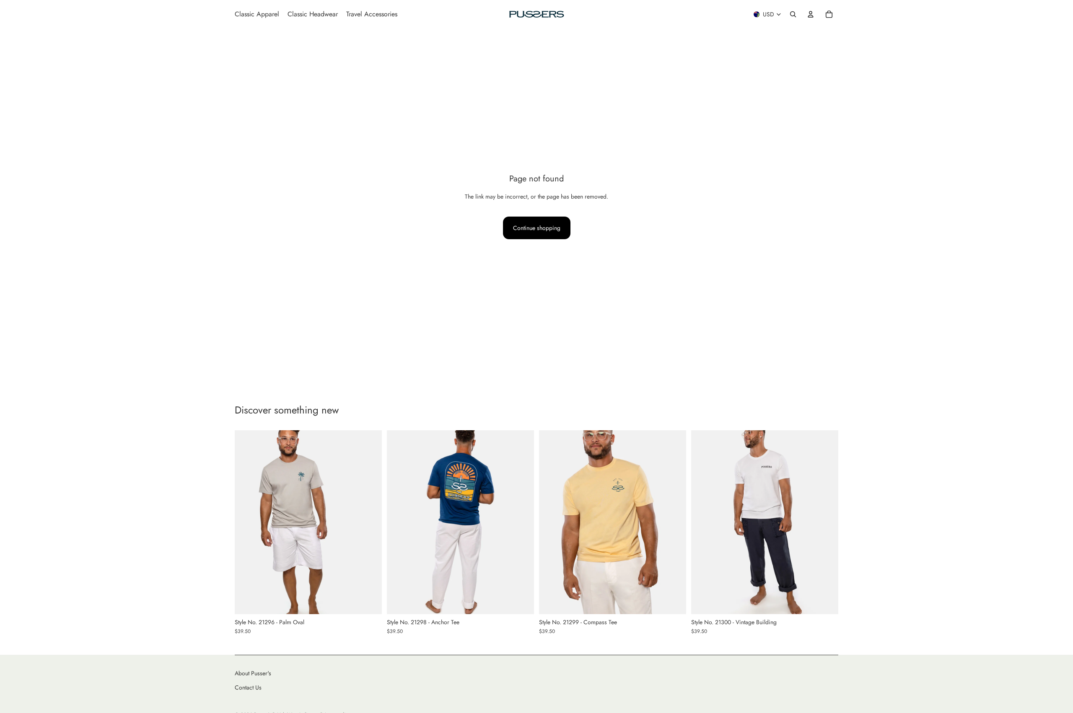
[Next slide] (369, 522)
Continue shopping (536, 228)
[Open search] (793, 14)
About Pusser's (253, 673)
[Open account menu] (810, 14)
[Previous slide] (247, 522)
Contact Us (248, 687)
